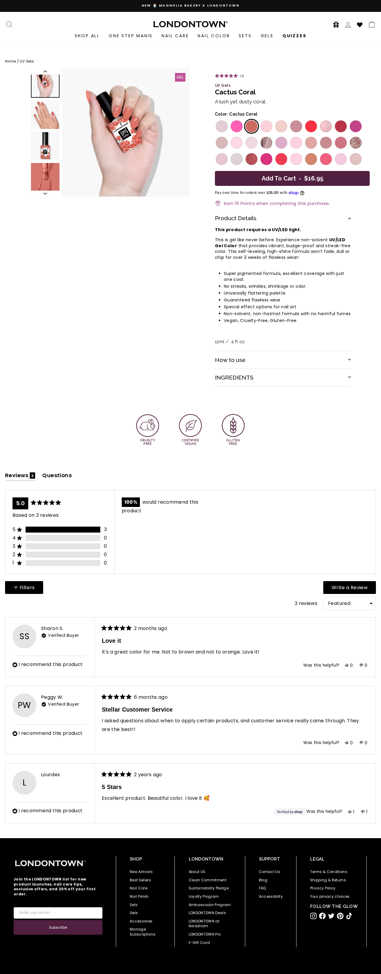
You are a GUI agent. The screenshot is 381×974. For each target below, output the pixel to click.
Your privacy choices (330, 896)
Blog (263, 880)
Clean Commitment (208, 880)
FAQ (262, 888)
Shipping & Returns (328, 880)
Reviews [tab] (20, 476)
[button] (334, 24)
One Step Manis (131, 36)
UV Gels (27, 61)
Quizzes (294, 36)
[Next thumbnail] (45, 194)
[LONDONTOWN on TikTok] (349, 916)
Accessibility (271, 896)
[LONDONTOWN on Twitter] (331, 916)
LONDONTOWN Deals (207, 913)
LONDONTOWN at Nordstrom (204, 924)
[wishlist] (360, 24)
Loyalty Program (204, 896)
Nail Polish (139, 896)
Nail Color (214, 36)
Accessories (141, 921)
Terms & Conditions (328, 871)
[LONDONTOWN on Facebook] (322, 916)
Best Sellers (140, 880)
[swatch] (221, 126)
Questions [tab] (57, 476)
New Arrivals (141, 871)
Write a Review (354, 589)
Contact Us (269, 871)
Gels (267, 36)
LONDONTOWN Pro (205, 934)
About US (197, 871)
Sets (245, 36)
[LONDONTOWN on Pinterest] (340, 916)
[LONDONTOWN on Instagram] (313, 916)
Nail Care (175, 36)
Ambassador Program (210, 905)
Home (10, 61)
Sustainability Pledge (209, 888)
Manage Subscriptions (143, 932)
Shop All (87, 36)
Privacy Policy (323, 888)
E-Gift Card (199, 942)
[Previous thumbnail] (45, 71)
